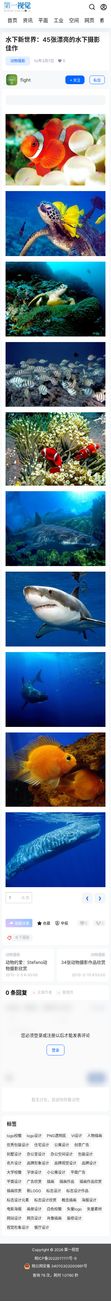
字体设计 (34, 1172)
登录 (55, 1050)
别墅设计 (14, 1154)
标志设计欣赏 (45, 1200)
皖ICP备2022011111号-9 (55, 1258)
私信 (97, 80)
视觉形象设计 (18, 1227)
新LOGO (34, 1191)
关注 (76, 80)
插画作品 (67, 1181)
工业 (59, 20)
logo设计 (34, 1135)
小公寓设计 (56, 1172)
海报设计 (89, 1200)
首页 (12, 20)
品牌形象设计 (38, 1163)
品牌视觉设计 (65, 1163)
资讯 (28, 20)
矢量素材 (94, 1209)
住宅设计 (41, 1145)
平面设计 (14, 1181)
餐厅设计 (41, 1227)
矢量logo (74, 1209)
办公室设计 (36, 1154)
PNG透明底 (56, 1135)
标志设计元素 (18, 1200)
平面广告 (78, 1172)
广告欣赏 (34, 1181)
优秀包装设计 (18, 1145)
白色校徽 (54, 1209)
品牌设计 (89, 1163)
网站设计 (14, 1218)
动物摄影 (17, 61)
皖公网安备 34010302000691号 (59, 1266)
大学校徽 (14, 1172)
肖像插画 (54, 1218)
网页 (89, 20)
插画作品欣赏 (91, 1181)
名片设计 (14, 1163)
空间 (74, 20)
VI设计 (76, 1135)
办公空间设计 (62, 1154)
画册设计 (34, 1209)
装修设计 (74, 1218)
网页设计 (34, 1218)
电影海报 (14, 1209)
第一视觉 (71, 1249)
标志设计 (53, 1191)
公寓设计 (61, 1145)
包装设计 (85, 1154)
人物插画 (94, 1135)
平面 (43, 20)
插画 (50, 1181)
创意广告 (81, 1145)
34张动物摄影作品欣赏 (83, 962)
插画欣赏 (14, 1191)
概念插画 (69, 1200)
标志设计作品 (77, 1191)
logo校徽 (14, 1135)
